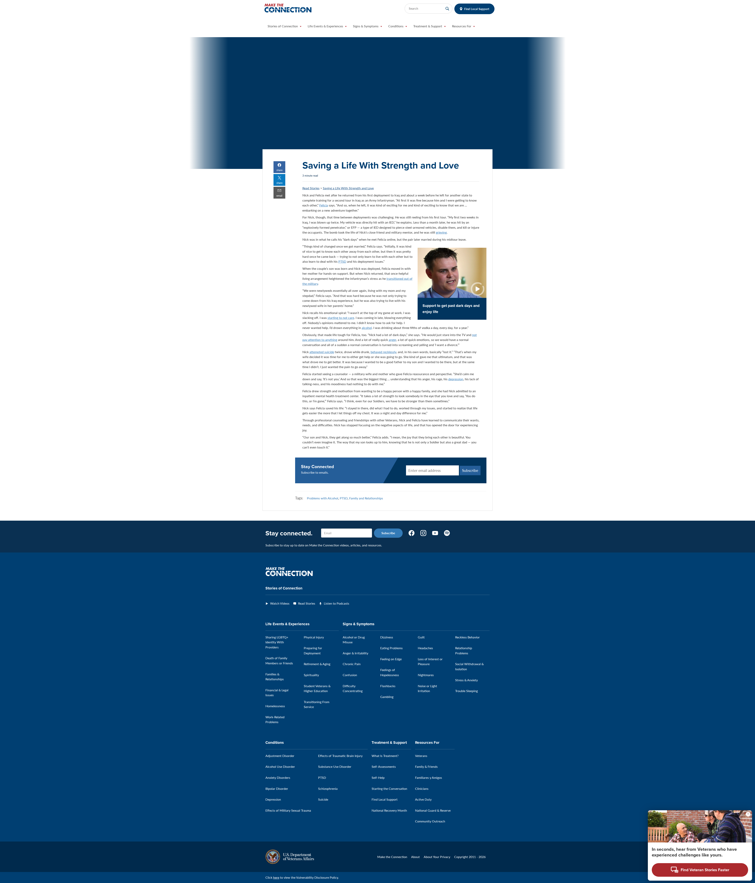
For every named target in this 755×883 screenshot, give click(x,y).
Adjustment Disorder (279, 755)
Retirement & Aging (317, 664)
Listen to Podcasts (336, 603)
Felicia (323, 205)
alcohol (367, 327)
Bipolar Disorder (276, 788)
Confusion (350, 675)
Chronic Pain (352, 664)
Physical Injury (314, 637)
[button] (284, 27)
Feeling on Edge (391, 659)
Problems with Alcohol (322, 498)
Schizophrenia (328, 788)
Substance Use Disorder (334, 766)
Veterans (421, 755)
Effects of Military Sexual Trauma (288, 810)
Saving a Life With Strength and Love (348, 188)
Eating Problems (391, 648)
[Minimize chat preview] (748, 814)
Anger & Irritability (355, 653)
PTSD (342, 261)
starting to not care (341, 317)
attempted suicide (321, 352)
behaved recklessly (383, 352)
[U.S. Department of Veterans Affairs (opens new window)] (289, 856)
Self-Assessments (384, 766)
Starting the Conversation (389, 788)
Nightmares (426, 675)
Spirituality (311, 675)
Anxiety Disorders (277, 777)
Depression (273, 799)
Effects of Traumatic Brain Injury (340, 755)
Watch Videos (279, 603)
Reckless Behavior (467, 637)
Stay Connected (317, 466)
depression (455, 379)
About (415, 856)
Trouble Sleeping (466, 691)
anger (392, 339)
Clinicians (421, 788)
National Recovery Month (389, 810)
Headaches (425, 648)
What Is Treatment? (385, 755)
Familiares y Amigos (428, 777)
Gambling (386, 696)
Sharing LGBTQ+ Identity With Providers (276, 642)
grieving (441, 232)
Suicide (323, 799)
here (276, 877)
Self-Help (378, 777)
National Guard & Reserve (433, 810)
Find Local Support (476, 9)
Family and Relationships (366, 498)
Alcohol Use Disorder (280, 766)
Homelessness (275, 706)
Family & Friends (426, 766)
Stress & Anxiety (466, 680)
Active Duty (423, 799)
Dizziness (386, 637)
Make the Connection (392, 856)
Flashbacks (387, 686)
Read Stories (310, 188)
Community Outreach (430, 821)
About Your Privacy (437, 856)
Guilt (421, 637)
